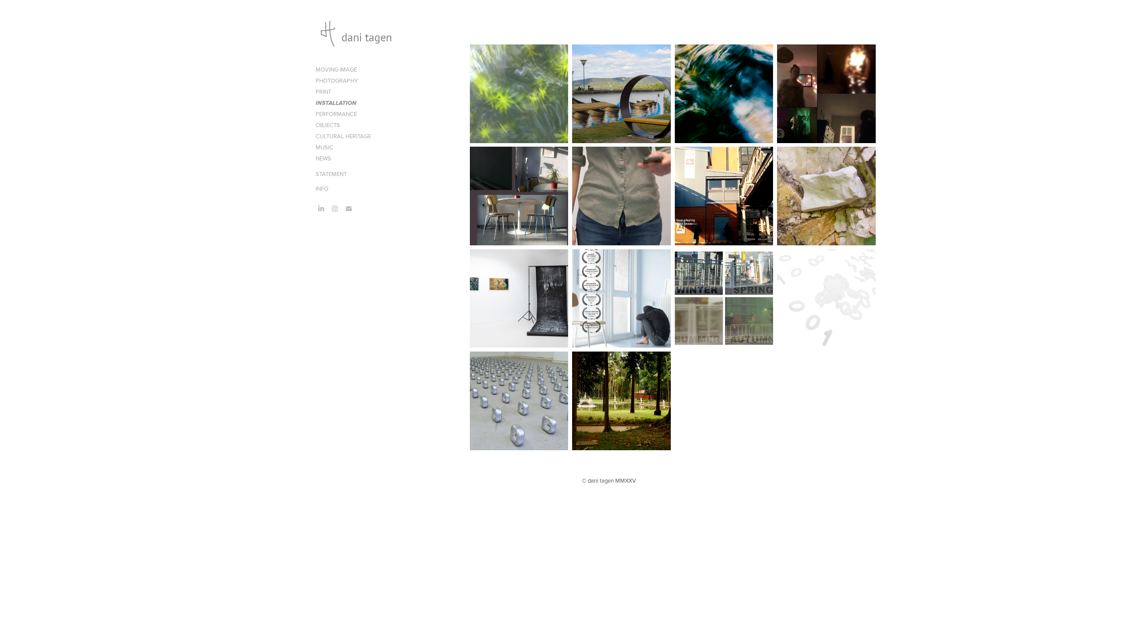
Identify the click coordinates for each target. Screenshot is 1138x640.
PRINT (323, 92)
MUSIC (324, 147)
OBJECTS (328, 125)
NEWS (323, 158)
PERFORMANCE (336, 114)
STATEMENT (331, 174)
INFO (322, 188)
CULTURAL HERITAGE (343, 136)
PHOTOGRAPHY (337, 80)
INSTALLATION (336, 103)
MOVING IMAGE (336, 69)
